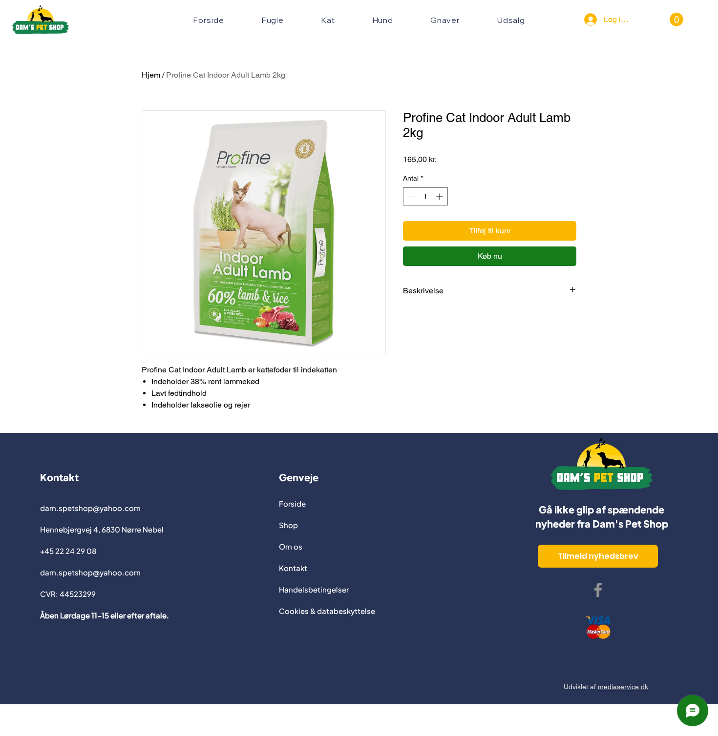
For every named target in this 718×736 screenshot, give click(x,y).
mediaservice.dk (623, 687)
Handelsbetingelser (314, 589)
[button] (676, 19)
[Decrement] (410, 196)
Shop (288, 525)
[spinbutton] (425, 196)
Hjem (151, 75)
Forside (292, 503)
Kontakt (293, 567)
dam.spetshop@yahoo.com (90, 507)
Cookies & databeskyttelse (327, 610)
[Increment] (440, 196)
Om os (290, 546)
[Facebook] (598, 589)
